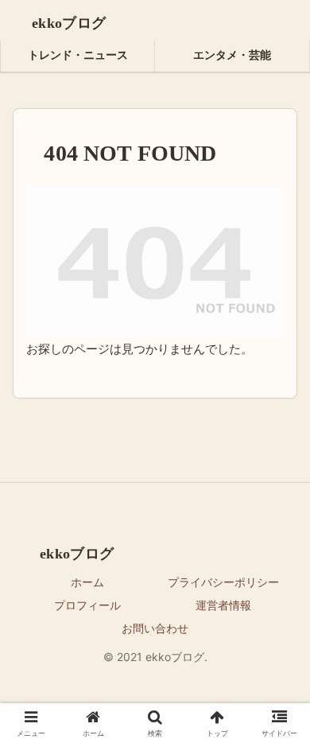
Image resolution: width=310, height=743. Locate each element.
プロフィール (87, 605)
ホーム (87, 582)
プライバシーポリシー (223, 582)
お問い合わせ (155, 628)
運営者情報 (223, 605)
